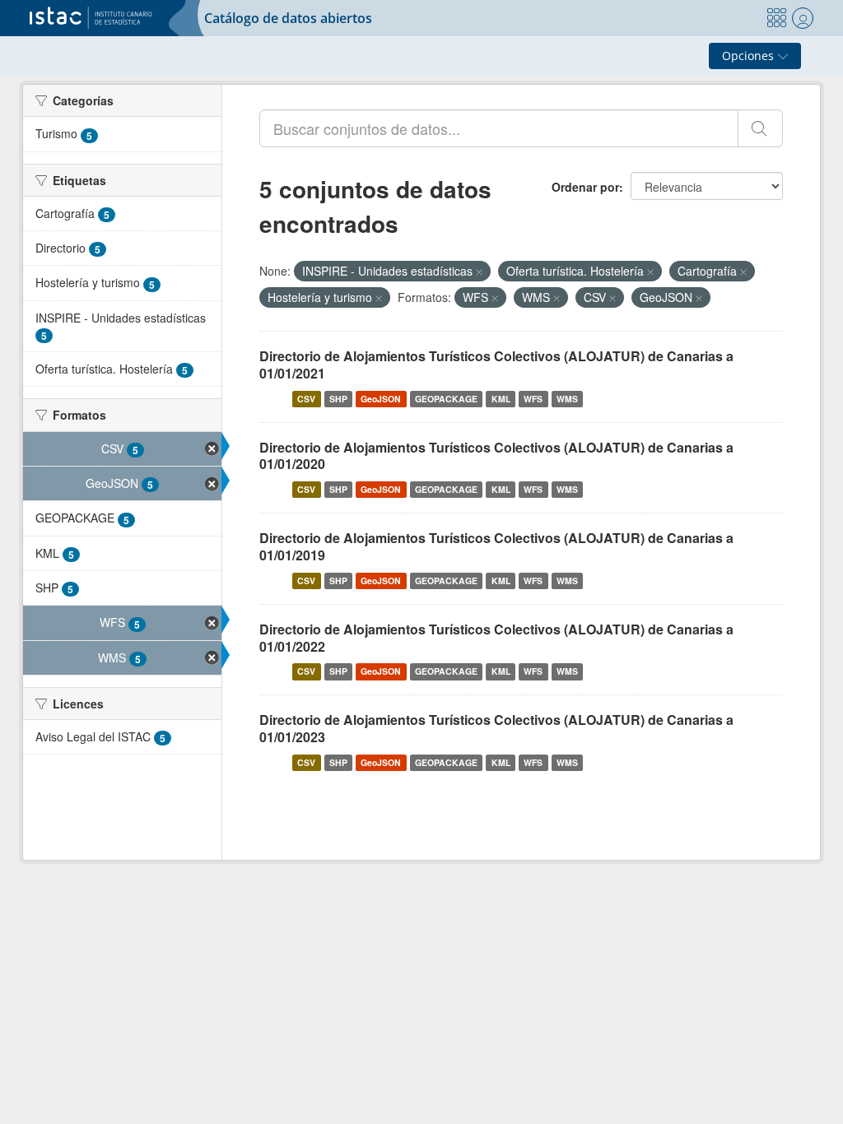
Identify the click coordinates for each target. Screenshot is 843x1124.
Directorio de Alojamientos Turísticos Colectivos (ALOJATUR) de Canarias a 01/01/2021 (496, 364)
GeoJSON (381, 398)
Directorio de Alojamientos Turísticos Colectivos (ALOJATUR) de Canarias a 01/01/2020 (496, 456)
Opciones (749, 55)
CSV (306, 398)
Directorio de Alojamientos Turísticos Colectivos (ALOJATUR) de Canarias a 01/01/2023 (496, 728)
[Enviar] (760, 128)
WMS (567, 398)
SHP (338, 398)
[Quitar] (479, 271)
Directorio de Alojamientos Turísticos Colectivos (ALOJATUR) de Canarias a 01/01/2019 (496, 546)
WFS (533, 398)
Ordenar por (585, 187)
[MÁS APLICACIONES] (776, 18)
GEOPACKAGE (446, 398)
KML (500, 398)
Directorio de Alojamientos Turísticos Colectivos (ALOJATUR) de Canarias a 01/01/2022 (496, 638)
